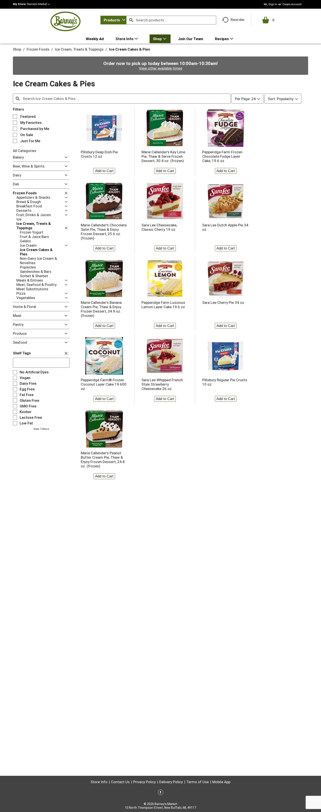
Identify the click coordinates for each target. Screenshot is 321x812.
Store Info (99, 782)
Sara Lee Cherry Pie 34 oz (223, 302)
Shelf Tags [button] (22, 353)
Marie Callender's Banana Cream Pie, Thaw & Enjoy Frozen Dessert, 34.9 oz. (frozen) (101, 309)
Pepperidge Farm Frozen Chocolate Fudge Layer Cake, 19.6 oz (222, 156)
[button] (38, 4)
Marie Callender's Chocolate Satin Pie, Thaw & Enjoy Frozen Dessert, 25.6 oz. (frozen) (104, 231)
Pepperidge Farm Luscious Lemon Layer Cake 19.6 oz (163, 304)
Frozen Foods (38, 49)
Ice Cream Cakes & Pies (129, 49)
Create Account (292, 4)
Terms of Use (197, 782)
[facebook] (160, 793)
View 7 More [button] (41, 429)
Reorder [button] (238, 19)
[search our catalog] (131, 20)
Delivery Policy (171, 782)
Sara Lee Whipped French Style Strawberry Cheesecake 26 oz (162, 384)
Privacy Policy (144, 782)
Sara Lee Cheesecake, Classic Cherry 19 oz (159, 227)
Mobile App (221, 782)
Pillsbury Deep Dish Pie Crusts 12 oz (99, 154)
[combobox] (113, 20)
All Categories (24, 151)
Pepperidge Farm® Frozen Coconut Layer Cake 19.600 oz (103, 384)
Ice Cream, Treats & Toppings (79, 49)
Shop (17, 49)
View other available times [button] (160, 68)
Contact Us (120, 782)
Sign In (272, 4)
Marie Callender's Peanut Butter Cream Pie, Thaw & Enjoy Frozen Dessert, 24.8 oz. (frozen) (103, 459)
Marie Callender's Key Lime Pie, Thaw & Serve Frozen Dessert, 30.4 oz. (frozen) (163, 156)
